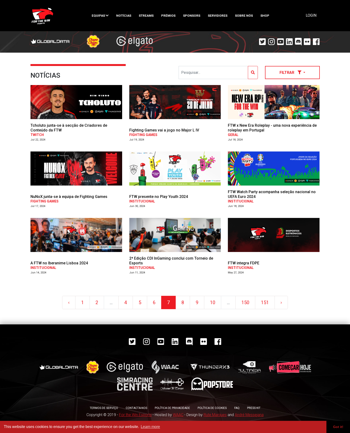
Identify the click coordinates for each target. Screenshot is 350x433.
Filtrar (287, 72)
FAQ (237, 408)
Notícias (123, 15)
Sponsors (191, 15)
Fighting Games (143, 135)
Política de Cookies (212, 408)
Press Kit (253, 408)
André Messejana (249, 415)
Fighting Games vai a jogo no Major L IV (164, 130)
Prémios (168, 15)
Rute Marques (215, 415)
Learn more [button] (150, 427)
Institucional (142, 201)
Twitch (37, 135)
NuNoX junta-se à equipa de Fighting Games (68, 196)
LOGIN (311, 15)
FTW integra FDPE (243, 263)
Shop (264, 15)
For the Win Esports (135, 415)
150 (245, 302)
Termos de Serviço (104, 408)
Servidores (217, 15)
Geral (233, 135)
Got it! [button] (338, 427)
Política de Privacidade (172, 408)
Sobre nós (244, 15)
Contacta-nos (136, 408)
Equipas (99, 15)
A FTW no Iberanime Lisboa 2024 (59, 263)
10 (212, 302)
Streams (146, 15)
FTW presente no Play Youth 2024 (158, 196)
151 (265, 302)
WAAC (178, 415)
